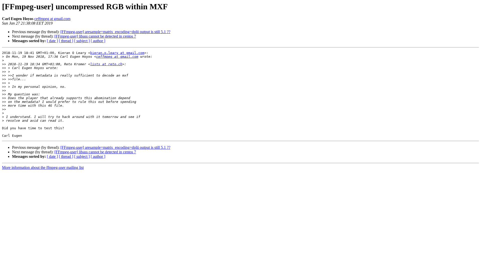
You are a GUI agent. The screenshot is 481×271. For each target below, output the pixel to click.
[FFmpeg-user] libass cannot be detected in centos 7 (95, 36)
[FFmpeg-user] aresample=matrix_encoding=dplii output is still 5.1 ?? (115, 32)
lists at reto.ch (106, 64)
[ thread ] (66, 41)
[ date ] (52, 41)
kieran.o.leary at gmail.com (117, 53)
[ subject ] (82, 41)
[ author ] (98, 41)
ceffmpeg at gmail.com (52, 19)
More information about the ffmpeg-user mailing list (43, 167)
